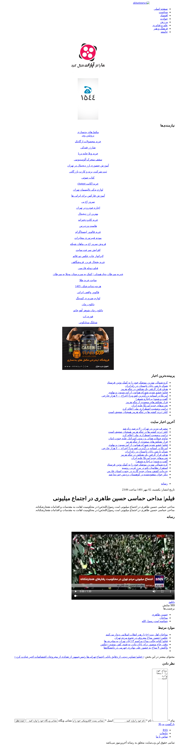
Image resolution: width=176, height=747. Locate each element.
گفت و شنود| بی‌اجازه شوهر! (152, 398)
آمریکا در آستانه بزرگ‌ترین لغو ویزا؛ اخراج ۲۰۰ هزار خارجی (135, 395)
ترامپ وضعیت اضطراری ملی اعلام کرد (145, 408)
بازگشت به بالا (166, 724)
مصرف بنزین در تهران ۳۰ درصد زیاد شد (145, 428)
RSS (165, 730)
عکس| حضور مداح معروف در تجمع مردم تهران (141, 637)
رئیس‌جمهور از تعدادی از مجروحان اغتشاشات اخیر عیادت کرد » (50, 656)
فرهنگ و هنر (161, 28)
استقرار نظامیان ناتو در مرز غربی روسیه (145, 467)
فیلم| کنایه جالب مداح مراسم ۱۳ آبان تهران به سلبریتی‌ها (136, 641)
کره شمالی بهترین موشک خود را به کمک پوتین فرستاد (137, 382)
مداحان (164, 617)
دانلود (172, 601)
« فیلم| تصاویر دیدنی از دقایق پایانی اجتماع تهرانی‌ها (115, 656)
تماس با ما (162, 736)
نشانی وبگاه (65, 720)
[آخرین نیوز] (141, 2)
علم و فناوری (160, 25)
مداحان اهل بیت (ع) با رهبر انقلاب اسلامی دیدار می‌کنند (137, 634)
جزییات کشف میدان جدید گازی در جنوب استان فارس (137, 471)
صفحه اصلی (161, 8)
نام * (148, 720)
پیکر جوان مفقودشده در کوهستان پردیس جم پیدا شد (138, 474)
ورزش (164, 22)
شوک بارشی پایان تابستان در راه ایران (146, 385)
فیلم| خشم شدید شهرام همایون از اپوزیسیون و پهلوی (138, 392)
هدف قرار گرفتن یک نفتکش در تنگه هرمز (144, 389)
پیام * (171, 720)
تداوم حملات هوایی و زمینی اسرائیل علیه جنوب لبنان (138, 438)
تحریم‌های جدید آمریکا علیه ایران (149, 405)
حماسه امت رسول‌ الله (155, 621)
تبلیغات (164, 733)
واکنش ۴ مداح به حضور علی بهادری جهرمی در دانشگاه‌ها (136, 647)
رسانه (164, 483)
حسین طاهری (160, 614)
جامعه (164, 31)
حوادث (164, 18)
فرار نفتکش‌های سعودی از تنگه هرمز (147, 402)
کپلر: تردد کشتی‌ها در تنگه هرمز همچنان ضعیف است (138, 412)
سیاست (163, 12)
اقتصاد (164, 15)
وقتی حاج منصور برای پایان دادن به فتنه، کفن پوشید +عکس (134, 644)
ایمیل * (109, 720)
